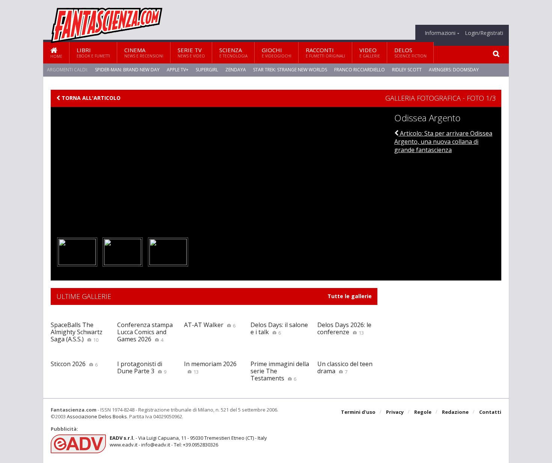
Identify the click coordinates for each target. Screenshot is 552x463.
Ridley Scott (407, 69)
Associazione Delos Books (97, 416)
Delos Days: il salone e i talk (279, 328)
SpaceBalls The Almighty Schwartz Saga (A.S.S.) (77, 332)
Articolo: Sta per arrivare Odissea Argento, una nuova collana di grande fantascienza (443, 141)
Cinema (143, 52)
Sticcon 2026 (74, 364)
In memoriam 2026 (210, 367)
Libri (93, 52)
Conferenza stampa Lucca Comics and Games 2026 (145, 332)
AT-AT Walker (209, 325)
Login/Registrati (484, 33)
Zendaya (235, 69)
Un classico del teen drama (345, 367)
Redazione (455, 412)
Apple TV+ (178, 69)
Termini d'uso (358, 412)
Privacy (395, 412)
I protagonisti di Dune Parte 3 (141, 367)
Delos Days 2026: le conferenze (344, 328)
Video (369, 52)
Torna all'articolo (90, 98)
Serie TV (191, 52)
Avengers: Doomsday (454, 69)
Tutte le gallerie (349, 296)
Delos (410, 52)
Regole (422, 412)
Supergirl (207, 69)
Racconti (325, 52)
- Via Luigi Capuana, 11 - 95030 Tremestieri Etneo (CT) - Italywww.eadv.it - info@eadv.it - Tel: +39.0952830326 (188, 441)
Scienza (233, 52)
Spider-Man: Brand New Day (127, 69)
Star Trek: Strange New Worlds (290, 69)
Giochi (276, 52)
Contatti (490, 412)
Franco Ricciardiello (359, 69)
